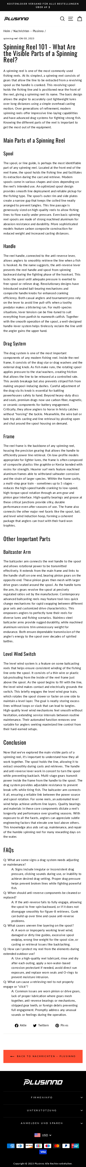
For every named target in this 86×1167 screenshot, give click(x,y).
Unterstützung (42, 1110)
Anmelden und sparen (42, 1123)
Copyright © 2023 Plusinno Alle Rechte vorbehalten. (42, 1163)
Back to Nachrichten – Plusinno (46, 1056)
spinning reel (10, 38)
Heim (6, 31)
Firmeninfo (42, 1097)
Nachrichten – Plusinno (28, 31)
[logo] (16, 19)
